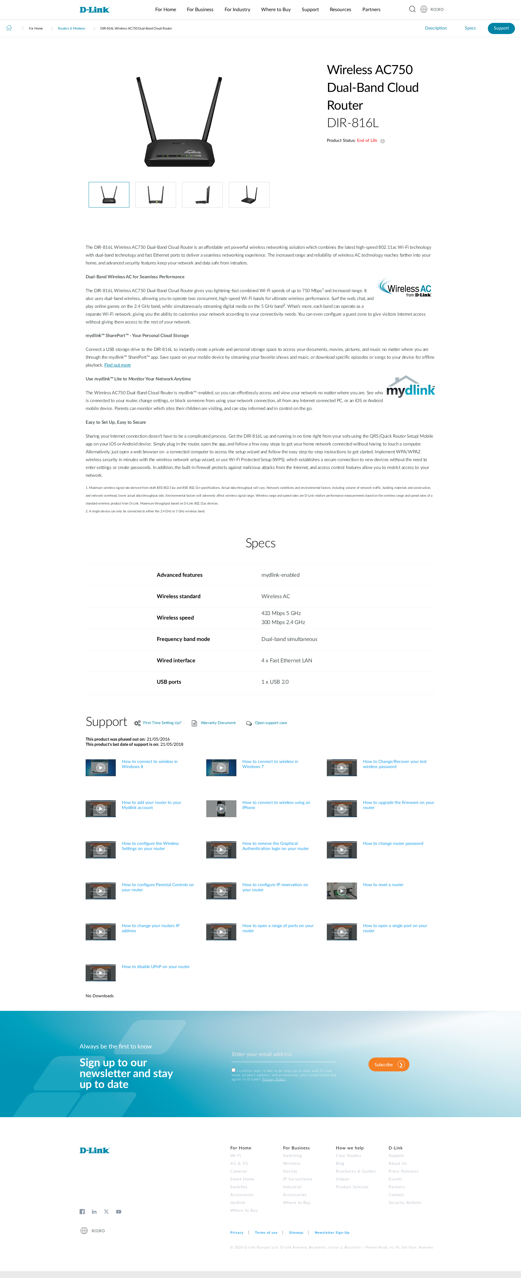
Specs (470, 28)
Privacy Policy (274, 1079)
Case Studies (349, 1156)
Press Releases (404, 1171)
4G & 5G (239, 1164)
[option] (179, 121)
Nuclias (290, 1171)
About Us (398, 1164)
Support (501, 28)
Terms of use (266, 1232)
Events (395, 1179)
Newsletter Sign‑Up (332, 1232)
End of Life (381, 141)
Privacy (237, 1232)
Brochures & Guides (356, 1171)
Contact (396, 1195)
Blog (340, 1164)
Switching (292, 1156)
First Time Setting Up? (162, 723)
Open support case (271, 723)
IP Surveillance (298, 1179)
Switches (239, 1187)
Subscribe (383, 1065)
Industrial (292, 1187)
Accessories (242, 1195)
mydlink (237, 1203)
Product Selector (352, 1187)
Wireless (292, 1164)
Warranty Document (218, 723)
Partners (397, 1187)
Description (436, 28)
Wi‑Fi (235, 1156)
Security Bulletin (405, 1203)
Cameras (238, 1171)
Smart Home (242, 1179)
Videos (342, 1179)
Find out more (117, 365)
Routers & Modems (71, 28)
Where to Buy (244, 1211)
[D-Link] (98, 10)
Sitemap (296, 1232)
